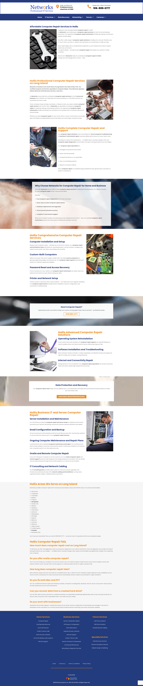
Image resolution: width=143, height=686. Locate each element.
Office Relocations (71, 628)
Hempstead (34, 502)
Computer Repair (43, 621)
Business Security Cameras (71, 631)
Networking (76, 17)
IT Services (49, 17)
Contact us (62, 663)
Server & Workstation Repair (71, 621)
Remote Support (43, 641)
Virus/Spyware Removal (43, 624)
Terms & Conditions (74, 663)
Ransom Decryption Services (100, 644)
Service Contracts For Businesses (71, 641)
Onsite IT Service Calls (43, 631)
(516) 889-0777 (72, 314)
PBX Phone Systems (99, 624)
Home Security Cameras (43, 635)
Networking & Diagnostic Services (71, 648)
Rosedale (34, 530)
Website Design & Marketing (100, 648)
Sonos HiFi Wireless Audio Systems (43, 638)
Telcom (89, 17)
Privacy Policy (87, 663)
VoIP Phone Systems (100, 621)
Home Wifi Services (43, 628)
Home (40, 17)
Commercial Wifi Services (71, 645)
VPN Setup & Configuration (71, 624)
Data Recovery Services (100, 641)
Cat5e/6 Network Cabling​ (99, 628)
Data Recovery (63, 17)
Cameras (100, 17)
